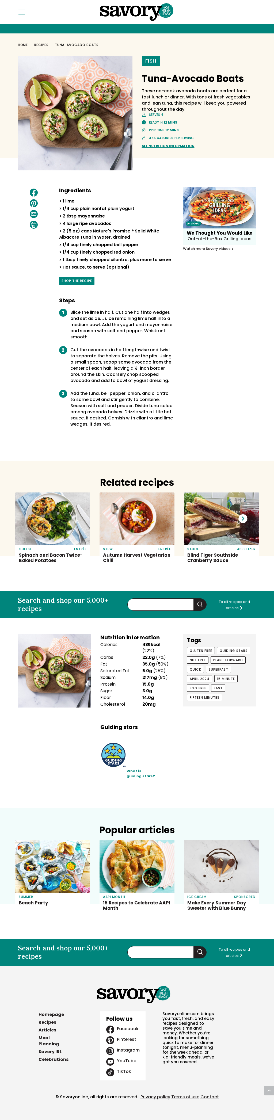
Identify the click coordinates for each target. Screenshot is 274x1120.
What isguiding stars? (141, 774)
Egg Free (198, 688)
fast (218, 688)
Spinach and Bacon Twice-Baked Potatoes (51, 558)
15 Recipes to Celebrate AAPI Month (136, 905)
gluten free (201, 650)
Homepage (51, 1014)
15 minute (226, 678)
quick (195, 669)
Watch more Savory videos (207, 248)
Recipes (41, 45)
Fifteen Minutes (204, 697)
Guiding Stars (234, 650)
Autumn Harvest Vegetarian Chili (136, 558)
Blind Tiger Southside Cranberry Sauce (212, 558)
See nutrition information (168, 146)
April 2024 (200, 678)
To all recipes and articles (234, 604)
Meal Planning (49, 1041)
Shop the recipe (77, 281)
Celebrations (53, 1059)
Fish (151, 61)
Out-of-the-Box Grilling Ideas (220, 239)
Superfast (218, 669)
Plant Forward (228, 660)
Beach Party (33, 903)
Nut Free (198, 660)
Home (23, 45)
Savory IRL (50, 1052)
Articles (47, 1030)
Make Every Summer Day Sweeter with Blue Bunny (216, 905)
